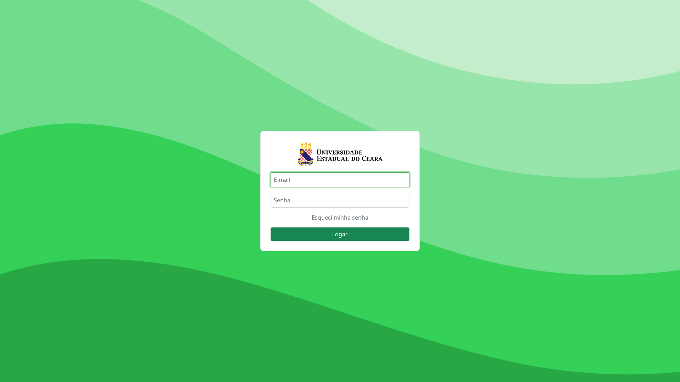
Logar (340, 234)
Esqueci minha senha (340, 217)
